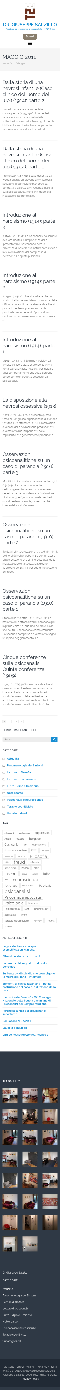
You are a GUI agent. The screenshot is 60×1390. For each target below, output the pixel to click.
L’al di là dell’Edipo (14, 1027)
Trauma (50, 920)
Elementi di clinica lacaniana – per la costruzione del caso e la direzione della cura (29, 987)
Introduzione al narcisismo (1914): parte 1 (28, 346)
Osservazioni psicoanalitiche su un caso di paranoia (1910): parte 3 (28, 463)
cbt (25, 844)
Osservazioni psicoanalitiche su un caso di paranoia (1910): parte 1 (28, 600)
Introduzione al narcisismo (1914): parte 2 (28, 281)
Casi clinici (11, 844)
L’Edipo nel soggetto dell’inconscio (25, 1034)
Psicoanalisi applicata (22, 897)
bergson (35, 838)
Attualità (13, 758)
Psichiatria (45, 885)
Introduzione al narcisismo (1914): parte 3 (28, 221)
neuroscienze (25, 879)
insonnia (10, 868)
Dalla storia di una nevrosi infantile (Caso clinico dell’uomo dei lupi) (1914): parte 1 (27, 158)
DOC (34, 850)
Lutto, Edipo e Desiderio (22, 786)
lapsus (24, 874)
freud (19, 862)
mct (6, 880)
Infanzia (35, 862)
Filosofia (38, 856)
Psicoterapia (12, 908)
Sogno (24, 914)
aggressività (42, 832)
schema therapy (41, 909)
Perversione (28, 885)
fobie (6, 862)
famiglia (45, 850)
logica (35, 874)
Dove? (30, 36)
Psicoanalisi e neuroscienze (25, 799)
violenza (8, 926)
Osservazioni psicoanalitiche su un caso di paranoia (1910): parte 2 (28, 534)
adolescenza (24, 833)
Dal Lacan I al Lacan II (16, 1021)
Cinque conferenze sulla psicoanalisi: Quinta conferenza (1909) (24, 666)
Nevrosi (11, 885)
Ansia (7, 838)
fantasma (8, 856)
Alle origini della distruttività (21, 956)
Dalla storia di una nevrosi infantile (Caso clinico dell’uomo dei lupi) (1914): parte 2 (27, 91)
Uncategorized (17, 813)
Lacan (10, 873)
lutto (46, 874)
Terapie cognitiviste (20, 806)
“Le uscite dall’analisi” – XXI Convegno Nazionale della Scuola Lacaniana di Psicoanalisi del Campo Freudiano (27, 1001)
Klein (37, 868)
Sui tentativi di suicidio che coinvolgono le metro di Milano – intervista (28, 975)
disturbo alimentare (15, 850)
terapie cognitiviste (16, 920)
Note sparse (15, 793)
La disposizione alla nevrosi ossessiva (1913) (29, 403)
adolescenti (9, 833)
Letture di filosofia (19, 772)
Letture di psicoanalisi (21, 779)
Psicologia (14, 903)
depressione (39, 844)
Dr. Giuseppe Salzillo (30, 24)
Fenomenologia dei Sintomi (25, 765)
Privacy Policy (30, 1378)
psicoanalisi (17, 891)
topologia (38, 921)
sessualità (10, 914)
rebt (26, 908)
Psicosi (33, 903)
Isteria (25, 868)
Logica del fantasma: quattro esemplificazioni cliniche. (21, 948)
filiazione (21, 856)
